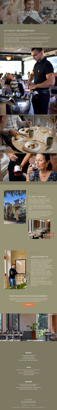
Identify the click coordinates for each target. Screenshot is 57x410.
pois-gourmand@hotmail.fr (30, 360)
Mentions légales (25, 407)
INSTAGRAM (32, 405)
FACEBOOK (25, 405)
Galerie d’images (16, 407)
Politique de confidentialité (38, 407)
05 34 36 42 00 (29, 358)
